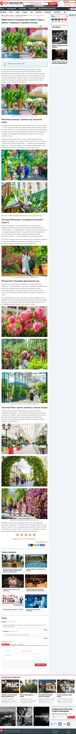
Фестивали (57, 12)
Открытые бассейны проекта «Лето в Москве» (36, 569)
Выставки (39, 12)
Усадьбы (24, 12)
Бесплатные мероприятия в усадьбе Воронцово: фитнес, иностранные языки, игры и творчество (12, 570)
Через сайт (5, 644)
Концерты (32, 9)
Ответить (45, 629)
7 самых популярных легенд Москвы (64, 695)
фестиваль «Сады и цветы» (33, 69)
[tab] (5, 644)
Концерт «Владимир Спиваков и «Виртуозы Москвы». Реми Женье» (35, 589)
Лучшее (73, 8)
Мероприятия (11, 9)
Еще (65, 12)
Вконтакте (13, 644)
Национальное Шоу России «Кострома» (33, 610)
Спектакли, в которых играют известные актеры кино (9, 695)
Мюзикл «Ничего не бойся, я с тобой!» (13, 609)
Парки (11, 12)
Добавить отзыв (40, 664)
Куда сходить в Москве (13, 4)
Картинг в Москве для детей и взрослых (60, 46)
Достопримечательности (47, 9)
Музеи (17, 12)
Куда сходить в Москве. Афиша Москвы (12, 730)
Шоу (31, 12)
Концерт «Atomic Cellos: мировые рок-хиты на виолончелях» (61, 62)
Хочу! (72, 717)
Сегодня (59, 16)
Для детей (3, 12)
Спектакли (48, 12)
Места (2, 9)
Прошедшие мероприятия (21, 15)
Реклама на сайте (56, 1)
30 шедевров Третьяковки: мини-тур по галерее (46, 695)
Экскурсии (22, 9)
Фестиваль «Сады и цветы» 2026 (15, 63)
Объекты (69, 731)
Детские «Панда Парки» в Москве (26, 695)
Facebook (20, 644)
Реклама (69, 732)
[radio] (17, 535)
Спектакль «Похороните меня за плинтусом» (11, 589)
